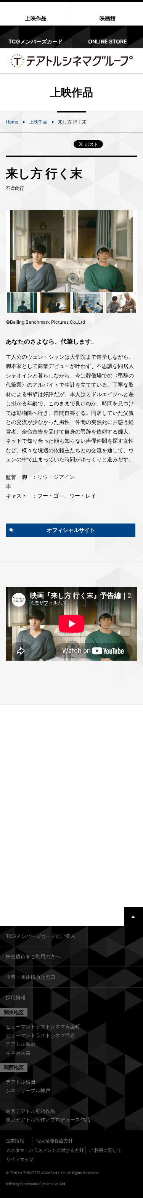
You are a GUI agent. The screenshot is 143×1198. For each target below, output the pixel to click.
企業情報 (15, 1140)
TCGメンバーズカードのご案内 (41, 936)
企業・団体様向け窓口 (30, 977)
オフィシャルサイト (71, 530)
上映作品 (38, 122)
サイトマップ (20, 1159)
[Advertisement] (71, 805)
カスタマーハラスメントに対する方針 (45, 1150)
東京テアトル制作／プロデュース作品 (48, 1119)
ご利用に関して (106, 1150)
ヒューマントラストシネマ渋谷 (40, 1035)
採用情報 (16, 997)
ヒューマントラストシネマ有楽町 (43, 1026)
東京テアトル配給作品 (30, 1111)
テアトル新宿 (20, 1044)
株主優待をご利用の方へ (33, 956)
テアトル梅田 (20, 1082)
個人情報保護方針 (54, 1140)
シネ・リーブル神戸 (28, 1090)
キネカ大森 (18, 1053)
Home (12, 122)
